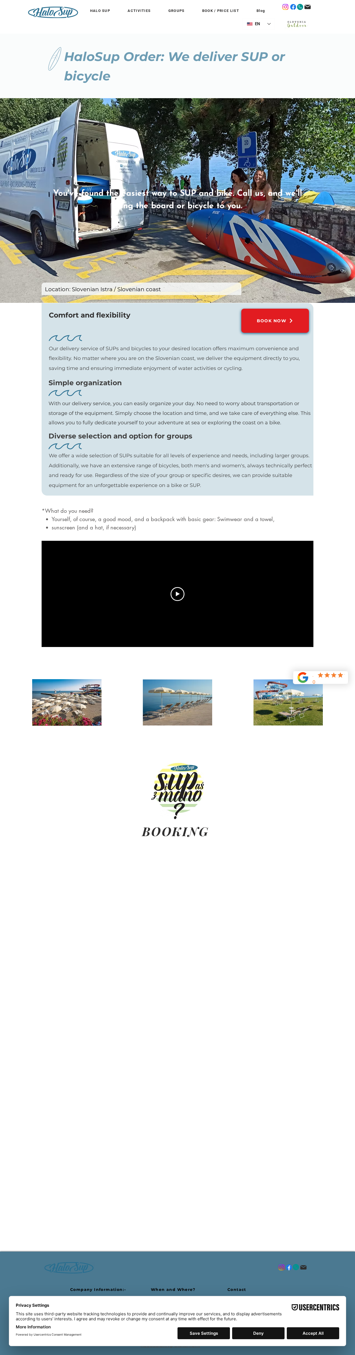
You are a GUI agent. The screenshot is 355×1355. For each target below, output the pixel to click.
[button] (176, 11)
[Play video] (177, 594)
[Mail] (307, 7)
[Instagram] (285, 7)
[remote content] (177, 1019)
